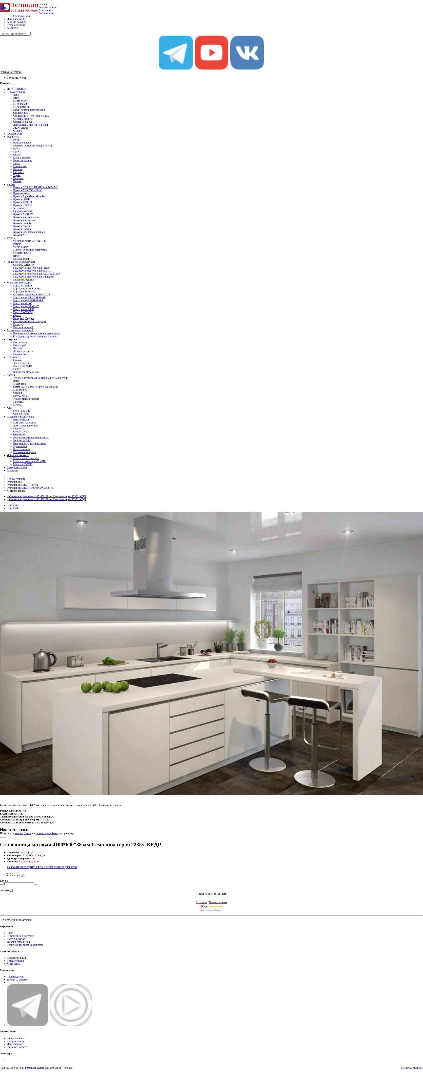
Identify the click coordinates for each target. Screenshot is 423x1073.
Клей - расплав (21, 410)
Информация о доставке (20, 935)
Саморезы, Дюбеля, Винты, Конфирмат (35, 386)
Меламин (18, 208)
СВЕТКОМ (19, 434)
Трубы (16, 175)
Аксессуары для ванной (20, 330)
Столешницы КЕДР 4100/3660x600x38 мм (30, 487)
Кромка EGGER (22, 199)
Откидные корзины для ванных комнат (35, 336)
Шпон (16, 255)
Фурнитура (13, 136)
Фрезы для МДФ (22, 366)
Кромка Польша (22, 229)
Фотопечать (20, 342)
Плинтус (18, 324)
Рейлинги (18, 172)
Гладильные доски (23, 279)
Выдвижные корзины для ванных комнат (36, 333)
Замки (16, 163)
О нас (10, 933)
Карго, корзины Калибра (27, 288)
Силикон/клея (21, 413)
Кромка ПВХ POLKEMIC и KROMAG (35, 187)
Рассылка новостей (17, 1047)
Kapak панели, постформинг (29, 109)
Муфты (17, 404)
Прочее (17, 181)
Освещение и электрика (20, 416)
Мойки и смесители (18, 455)
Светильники (20, 431)
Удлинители (20, 446)
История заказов (16, 1041)
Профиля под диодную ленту (29, 443)
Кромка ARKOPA (23, 214)
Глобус (17, 369)
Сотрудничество (16, 938)
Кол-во (4, 880)
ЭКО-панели (20, 127)
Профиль (18, 178)
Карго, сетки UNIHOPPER (28, 300)
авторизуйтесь (23, 833)
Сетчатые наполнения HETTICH (31, 294)
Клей (9, 407)
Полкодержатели (22, 160)
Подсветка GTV (22, 440)
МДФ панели (20, 103)
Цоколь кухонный (23, 327)
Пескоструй (19, 345)
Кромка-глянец (21, 193)
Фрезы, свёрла (21, 363)
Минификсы (20, 389)
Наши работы (21, 354)
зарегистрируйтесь (47, 833)
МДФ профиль (21, 106)
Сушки (17, 315)
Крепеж (11, 374)
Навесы (17, 169)
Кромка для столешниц (26, 217)
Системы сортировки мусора (29, 321)
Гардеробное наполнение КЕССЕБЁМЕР (36, 273)
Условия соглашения (18, 941)
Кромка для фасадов (24, 220)
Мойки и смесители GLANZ (29, 461)
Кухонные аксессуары (19, 282)
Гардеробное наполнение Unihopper (33, 276)
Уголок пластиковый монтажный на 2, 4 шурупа (40, 377)
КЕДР (29, 852)
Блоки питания (21, 449)
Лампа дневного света (25, 425)
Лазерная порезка (23, 351)
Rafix (16, 380)
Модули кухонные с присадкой (30, 249)
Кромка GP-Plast (22, 205)
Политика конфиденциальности (25, 944)
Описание (12, 505)
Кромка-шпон (21, 258)
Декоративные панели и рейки (30, 124)
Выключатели (21, 419)
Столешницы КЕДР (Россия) (23, 484)
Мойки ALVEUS (22, 464)
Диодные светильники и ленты (31, 437)
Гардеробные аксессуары (21, 261)
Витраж (17, 348)
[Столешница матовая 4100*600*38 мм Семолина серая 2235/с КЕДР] (46, 496)
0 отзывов (201, 902)
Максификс (19, 383)
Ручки (16, 148)
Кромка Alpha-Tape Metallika (29, 196)
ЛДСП (17, 94)
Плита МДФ (20, 100)
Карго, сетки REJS (23, 309)
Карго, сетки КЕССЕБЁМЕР (29, 297)
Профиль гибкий (22, 211)
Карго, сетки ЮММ (24, 291)
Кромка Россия (21, 226)
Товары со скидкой (17, 979)
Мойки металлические (26, 458)
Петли (16, 139)
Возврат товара (15, 960)
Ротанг (17, 243)
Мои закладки (14, 1044)
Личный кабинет (16, 1038)
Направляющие (22, 142)
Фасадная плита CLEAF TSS (29, 240)
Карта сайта (13, 963)
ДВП (16, 97)
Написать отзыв (218, 902)
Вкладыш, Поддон (23, 318)
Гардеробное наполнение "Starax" (32, 267)
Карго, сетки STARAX (26, 306)
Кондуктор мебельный (26, 372)
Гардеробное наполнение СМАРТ (32, 270)
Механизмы (20, 166)
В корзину (6, 890)
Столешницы (20, 112)
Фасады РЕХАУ (22, 252)
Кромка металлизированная (29, 232)
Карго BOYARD (22, 285)
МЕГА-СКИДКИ (16, 89)
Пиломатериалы (16, 92)
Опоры (17, 154)
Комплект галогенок (24, 422)
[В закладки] (1, 837)
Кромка (11, 184)
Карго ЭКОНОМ (23, 312)
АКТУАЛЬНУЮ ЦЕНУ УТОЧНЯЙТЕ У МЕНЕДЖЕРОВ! (42, 867)
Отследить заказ (22, 16)
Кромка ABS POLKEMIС (27, 190)
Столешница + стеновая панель (31, 115)
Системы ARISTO (23, 264)
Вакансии (12, 470)
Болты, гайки (20, 395)
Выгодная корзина (17, 467)
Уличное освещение (24, 452)
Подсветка (19, 428)
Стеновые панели (23, 121)
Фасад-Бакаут (20, 246)
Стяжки (17, 392)
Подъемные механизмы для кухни (32, 145)
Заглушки (18, 401)
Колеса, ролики (22, 157)
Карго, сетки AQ (22, 303)
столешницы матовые (19, 919)
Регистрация (45, 10)
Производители (15, 976)
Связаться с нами (16, 957)
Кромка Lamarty (22, 223)
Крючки (17, 151)
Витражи (12, 339)
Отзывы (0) (13, 508)
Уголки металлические (26, 398)
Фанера (17, 130)
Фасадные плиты (23, 118)
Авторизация (45, 13)
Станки (17, 360)
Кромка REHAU (22, 202)
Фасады (11, 237)
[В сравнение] (4, 837)
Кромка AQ (19, 234)
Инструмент (13, 357)
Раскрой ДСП (14, 133)
